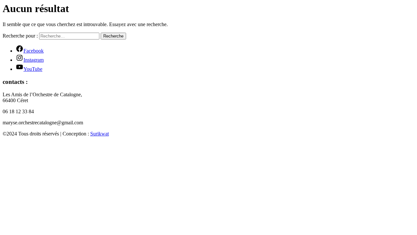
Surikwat (99, 133)
